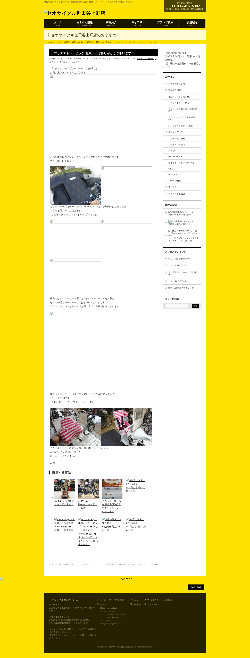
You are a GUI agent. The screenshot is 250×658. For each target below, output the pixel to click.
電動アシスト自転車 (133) (180, 97)
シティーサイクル (107, 611)
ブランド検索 (152, 600)
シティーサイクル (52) (178, 103)
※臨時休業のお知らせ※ (111, 528)
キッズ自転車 (105, 620)
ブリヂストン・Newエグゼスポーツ (182, 273)
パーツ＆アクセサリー (109, 624)
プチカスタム (73, 62)
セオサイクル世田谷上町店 (121, 647)
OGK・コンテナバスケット (180, 259)
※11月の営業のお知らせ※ (135, 489)
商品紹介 (63, 62)
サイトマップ (153, 604)
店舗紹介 (169, 600)
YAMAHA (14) (174, 181)
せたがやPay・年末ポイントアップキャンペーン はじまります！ (88, 539)
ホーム (103, 600)
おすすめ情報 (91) (176, 84)
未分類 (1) (173, 187)
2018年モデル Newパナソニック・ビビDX (70, 564)
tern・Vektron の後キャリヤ (181, 288)
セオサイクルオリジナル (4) (181, 162)
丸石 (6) (172, 150)
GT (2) (171, 169)
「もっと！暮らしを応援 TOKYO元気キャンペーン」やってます (111, 506)
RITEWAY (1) (174, 175)
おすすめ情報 (118, 600)
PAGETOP (196, 587)
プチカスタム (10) (176, 194)
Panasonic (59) (175, 157)
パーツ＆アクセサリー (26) (180, 126)
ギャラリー (135, 600)
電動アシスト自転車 (145, 59)
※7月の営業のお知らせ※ (136, 528)
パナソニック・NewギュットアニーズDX (87, 504)
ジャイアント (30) (176, 144)
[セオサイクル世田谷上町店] (74, 12)
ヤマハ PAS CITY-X (177, 281)
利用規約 (137, 604)
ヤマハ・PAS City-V (177, 265)
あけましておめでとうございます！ (63, 502)
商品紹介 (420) (175, 90)
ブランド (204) (175, 132)
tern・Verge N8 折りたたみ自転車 (63, 528)
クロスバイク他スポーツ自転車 (113, 614)
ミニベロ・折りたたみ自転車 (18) (181, 118)
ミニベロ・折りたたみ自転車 (112, 617)
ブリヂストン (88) (176, 138)
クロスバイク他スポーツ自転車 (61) (182, 110)
